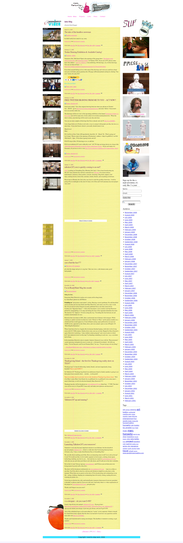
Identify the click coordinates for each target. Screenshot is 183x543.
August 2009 (129, 215)
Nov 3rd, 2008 (90, 494)
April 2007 (129, 283)
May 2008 (128, 251)
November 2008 (131, 237)
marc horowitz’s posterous (79, 41)
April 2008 (129, 254)
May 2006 (128, 310)
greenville (135, 421)
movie (136, 437)
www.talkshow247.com (94, 384)
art (138, 409)
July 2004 (128, 364)
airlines (127, 410)
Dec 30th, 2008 (91, 354)
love (133, 428)
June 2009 (128, 220)
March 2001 (129, 398)
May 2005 (128, 339)
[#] (102, 45)
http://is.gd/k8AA (81, 62)
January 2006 (130, 320)
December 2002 (131, 388)
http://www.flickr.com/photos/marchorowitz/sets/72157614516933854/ (85, 67)
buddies (125, 412)
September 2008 (131, 242)
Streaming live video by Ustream (81, 430)
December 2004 (131, 352)
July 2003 (128, 386)
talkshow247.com (89, 504)
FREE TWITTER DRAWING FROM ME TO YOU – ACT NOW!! (90, 100)
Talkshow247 (78, 450)
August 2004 (129, 361)
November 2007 (131, 266)
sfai (129, 446)
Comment (97, 45)
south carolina (132, 448)
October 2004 (130, 357)
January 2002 (130, 391)
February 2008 (130, 259)
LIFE (132, 425)
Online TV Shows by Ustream (85, 220)
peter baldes (134, 439)
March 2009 (129, 227)
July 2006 (128, 305)
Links (89, 16)
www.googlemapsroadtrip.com (133, 453)
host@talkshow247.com (109, 459)
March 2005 (129, 344)
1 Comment (98, 393)
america (133, 410)
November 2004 (131, 354)
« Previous (85, 531)
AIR (124, 410)
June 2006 (128, 308)
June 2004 (128, 366)
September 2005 (131, 330)
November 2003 (131, 381)
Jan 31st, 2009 (90, 256)
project (129, 441)
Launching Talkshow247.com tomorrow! (80, 444)
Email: (125, 193)
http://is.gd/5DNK (78, 516)
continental (132, 412)
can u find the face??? (72, 262)
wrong (135, 451)
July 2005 (128, 335)
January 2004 (130, 379)
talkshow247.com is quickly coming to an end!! (82, 167)
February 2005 (130, 347)
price (124, 441)
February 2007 (130, 288)
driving (134, 416)
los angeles (127, 428)
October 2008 (130, 239)
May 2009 (128, 222)
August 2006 (129, 303)
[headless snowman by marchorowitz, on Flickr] (70, 35)
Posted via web (67, 41)
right (124, 444)
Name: (125, 189)
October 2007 (130, 269)
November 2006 (131, 295)
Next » (99, 531)
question (137, 441)
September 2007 (131, 271)
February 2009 (130, 230)
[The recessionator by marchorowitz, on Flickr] (70, 291)
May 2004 (128, 369)
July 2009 (128, 217)
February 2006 (130, 317)
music (124, 439)
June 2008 (128, 249)
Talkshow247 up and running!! (76, 399)
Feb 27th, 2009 (91, 93)
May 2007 (128, 281)
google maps (127, 421)
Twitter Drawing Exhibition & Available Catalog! (83, 52)
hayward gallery (128, 423)
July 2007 (128, 276)
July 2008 (128, 247)
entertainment (128, 419)
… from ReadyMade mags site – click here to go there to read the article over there (88, 347)
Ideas (75, 16)
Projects (82, 16)
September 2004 (131, 359)
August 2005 (129, 332)
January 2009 (130, 232)
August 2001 (129, 393)
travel (125, 451)
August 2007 (129, 274)
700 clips (96, 172)
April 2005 (129, 342)
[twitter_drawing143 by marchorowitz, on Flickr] (71, 153)
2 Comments (98, 160)
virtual (131, 451)
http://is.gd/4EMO (109, 121)
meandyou (130, 437)
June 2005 (128, 337)
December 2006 (131, 293)
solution (125, 448)
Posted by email (67, 389)
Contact (102, 16)
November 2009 (131, 212)
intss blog (73, 45)
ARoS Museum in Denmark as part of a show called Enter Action (83, 146)
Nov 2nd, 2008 (91, 527)
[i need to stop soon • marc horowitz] (91, 13)
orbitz (128, 439)
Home (70, 16)
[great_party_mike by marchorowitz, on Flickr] (70, 86)
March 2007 (129, 286)
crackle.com (127, 414)
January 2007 (130, 291)
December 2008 (131, 234)
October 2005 (130, 327)
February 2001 (130, 400)
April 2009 (129, 225)
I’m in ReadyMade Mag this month (78, 287)
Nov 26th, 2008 (91, 393)
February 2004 (130, 376)
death (130, 416)
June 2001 (128, 396)
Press (95, 16)
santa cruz (135, 444)
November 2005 (131, 325)
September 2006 (131, 300)
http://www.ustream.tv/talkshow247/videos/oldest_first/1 (101, 148)
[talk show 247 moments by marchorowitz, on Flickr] (72, 266)
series (125, 446)
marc (125, 431)
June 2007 (128, 278)
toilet (138, 448)
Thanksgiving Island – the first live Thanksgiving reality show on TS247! (89, 362)
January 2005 (130, 349)
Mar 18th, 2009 (91, 45)
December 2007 (131, 264)
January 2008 (130, 261)
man (136, 428)
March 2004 (129, 374)
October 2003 (130, 383)
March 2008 (129, 256)
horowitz (126, 425)
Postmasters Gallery (82, 60)
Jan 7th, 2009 (90, 281)
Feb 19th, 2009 (91, 160)
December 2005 (131, 322)
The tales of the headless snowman (77, 32)
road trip (129, 444)
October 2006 (130, 298)
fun (135, 419)
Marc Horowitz (81, 45)
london (136, 425)
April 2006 (129, 313)
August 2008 (129, 244)
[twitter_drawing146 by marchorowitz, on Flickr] (71, 103)
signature (134, 446)
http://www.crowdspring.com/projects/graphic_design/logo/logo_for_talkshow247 (88, 506)
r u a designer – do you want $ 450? (77, 501)
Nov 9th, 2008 (90, 437)
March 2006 (129, 315)
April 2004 (129, 371)
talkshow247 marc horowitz (74, 435)
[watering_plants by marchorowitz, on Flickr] (70, 55)
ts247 (66, 170)
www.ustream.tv (89, 464)
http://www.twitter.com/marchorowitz (87, 108)
